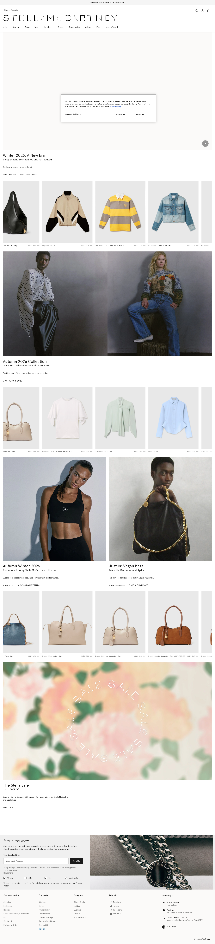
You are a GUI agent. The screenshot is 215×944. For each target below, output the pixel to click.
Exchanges (8, 906)
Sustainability (73, 878)
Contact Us (8, 921)
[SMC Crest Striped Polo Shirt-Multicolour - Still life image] (81, 211)
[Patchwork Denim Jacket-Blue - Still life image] (134, 211)
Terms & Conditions (47, 921)
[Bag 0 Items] (208, 10)
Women (10, 878)
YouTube (117, 914)
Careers (42, 906)
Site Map (42, 902)
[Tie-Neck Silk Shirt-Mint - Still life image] (81, 418)
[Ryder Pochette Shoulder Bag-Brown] (187, 622)
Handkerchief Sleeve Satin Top (18, 451)
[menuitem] (16, 27)
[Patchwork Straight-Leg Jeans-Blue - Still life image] (187, 211)
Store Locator (173, 903)
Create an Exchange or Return (16, 914)
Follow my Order (11, 925)
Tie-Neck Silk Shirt (65, 451)
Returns (7, 910)
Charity (77, 914)
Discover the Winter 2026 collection (107, 3)
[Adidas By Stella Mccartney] (54, 509)
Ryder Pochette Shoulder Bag (176, 656)
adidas (30, 878)
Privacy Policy (44, 910)
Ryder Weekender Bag (12, 656)
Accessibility (44, 925)
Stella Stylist (172, 927)
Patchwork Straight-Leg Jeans (176, 245)
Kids (49, 878)
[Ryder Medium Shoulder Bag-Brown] (134, 622)
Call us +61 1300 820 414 (177, 918)
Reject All (140, 114)
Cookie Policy (44, 914)
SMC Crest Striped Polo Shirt (70, 245)
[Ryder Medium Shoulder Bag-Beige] (81, 622)
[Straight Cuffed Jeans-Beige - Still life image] (187, 418)
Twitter (116, 906)
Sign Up (76, 861)
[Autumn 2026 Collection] (55, 303)
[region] (108, 108)
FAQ (5, 918)
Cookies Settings (46, 918)
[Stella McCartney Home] (60, 18)
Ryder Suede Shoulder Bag (121, 656)
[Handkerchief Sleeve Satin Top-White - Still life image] (28, 418)
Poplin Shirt (115, 451)
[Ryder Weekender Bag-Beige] (28, 622)
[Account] (203, 10)
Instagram (117, 910)
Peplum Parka (9, 245)
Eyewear (77, 910)
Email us (170, 910)
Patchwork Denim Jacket (120, 245)
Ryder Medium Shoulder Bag (69, 656)
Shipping (7, 902)
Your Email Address (12, 855)
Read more (8, 873)
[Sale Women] (107, 721)
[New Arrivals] (160, 509)
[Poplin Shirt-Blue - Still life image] (134, 418)
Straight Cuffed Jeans (173, 451)
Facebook (117, 902)
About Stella (79, 902)
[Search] (197, 10)
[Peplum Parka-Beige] (28, 211)
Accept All (120, 114)
